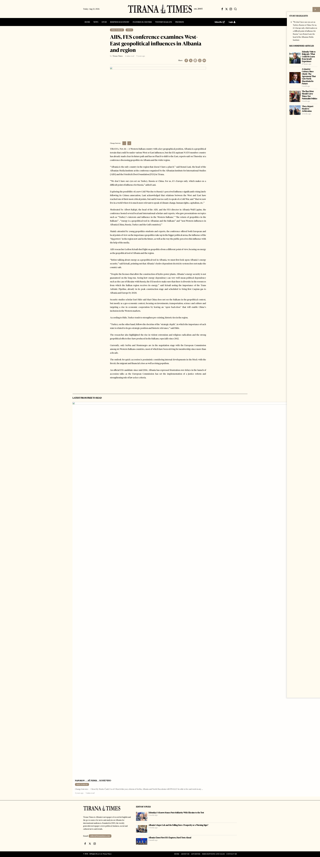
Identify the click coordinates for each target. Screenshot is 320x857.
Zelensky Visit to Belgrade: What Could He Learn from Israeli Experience (309, 56)
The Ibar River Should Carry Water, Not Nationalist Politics (309, 95)
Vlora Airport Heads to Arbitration (307, 108)
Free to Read (117, 30)
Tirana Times (117, 56)
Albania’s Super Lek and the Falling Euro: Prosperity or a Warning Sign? (178, 825)
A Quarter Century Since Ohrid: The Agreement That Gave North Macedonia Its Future (309, 76)
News (129, 30)
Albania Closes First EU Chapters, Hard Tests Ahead (169, 837)
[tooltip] (222, 9)
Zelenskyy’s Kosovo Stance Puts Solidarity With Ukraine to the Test (176, 812)
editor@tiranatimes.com (100, 836)
